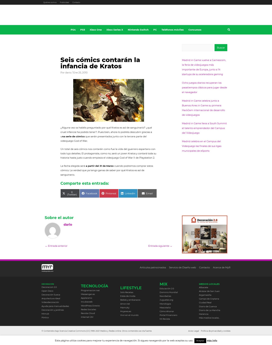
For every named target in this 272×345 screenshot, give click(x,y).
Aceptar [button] (200, 340)
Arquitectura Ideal (51, 298)
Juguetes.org (166, 300)
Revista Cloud (88, 313)
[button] (229, 30)
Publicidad (64, 2)
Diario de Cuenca (208, 306)
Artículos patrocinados (153, 267)
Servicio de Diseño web (182, 267)
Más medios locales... (209, 317)
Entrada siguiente (160, 245)
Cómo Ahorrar (167, 311)
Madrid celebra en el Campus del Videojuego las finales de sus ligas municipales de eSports (201, 146)
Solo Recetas (126, 292)
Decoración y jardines (53, 310)
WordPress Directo (90, 305)
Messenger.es (88, 294)
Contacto (76, 2)
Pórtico (45, 317)
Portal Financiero (168, 315)
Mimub (45, 313)
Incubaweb (87, 301)
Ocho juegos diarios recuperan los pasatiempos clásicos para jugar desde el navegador (204, 87)
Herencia (203, 314)
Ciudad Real (205, 302)
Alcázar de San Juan (209, 291)
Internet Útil (87, 317)
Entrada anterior (56, 245)
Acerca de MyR (221, 267)
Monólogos (165, 303)
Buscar (221, 47)
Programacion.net (90, 290)
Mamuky (124, 307)
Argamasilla (205, 295)
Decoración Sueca (51, 294)
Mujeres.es (125, 311)
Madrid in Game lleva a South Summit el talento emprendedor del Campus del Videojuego (204, 128)
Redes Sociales (88, 309)
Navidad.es (165, 296)
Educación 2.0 (167, 288)
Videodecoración (50, 302)
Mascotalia (165, 307)
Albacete (203, 287)
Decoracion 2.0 (49, 287)
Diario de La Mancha (209, 310)
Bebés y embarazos (130, 300)
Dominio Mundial (169, 292)
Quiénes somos (50, 2)
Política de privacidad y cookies (215, 331)
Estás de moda (127, 296)
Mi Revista (165, 319)
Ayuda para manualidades (55, 306)
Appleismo (86, 298)
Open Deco (47, 291)
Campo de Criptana (209, 298)
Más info (212, 340)
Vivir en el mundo (129, 315)
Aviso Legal (193, 331)
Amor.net (125, 303)
